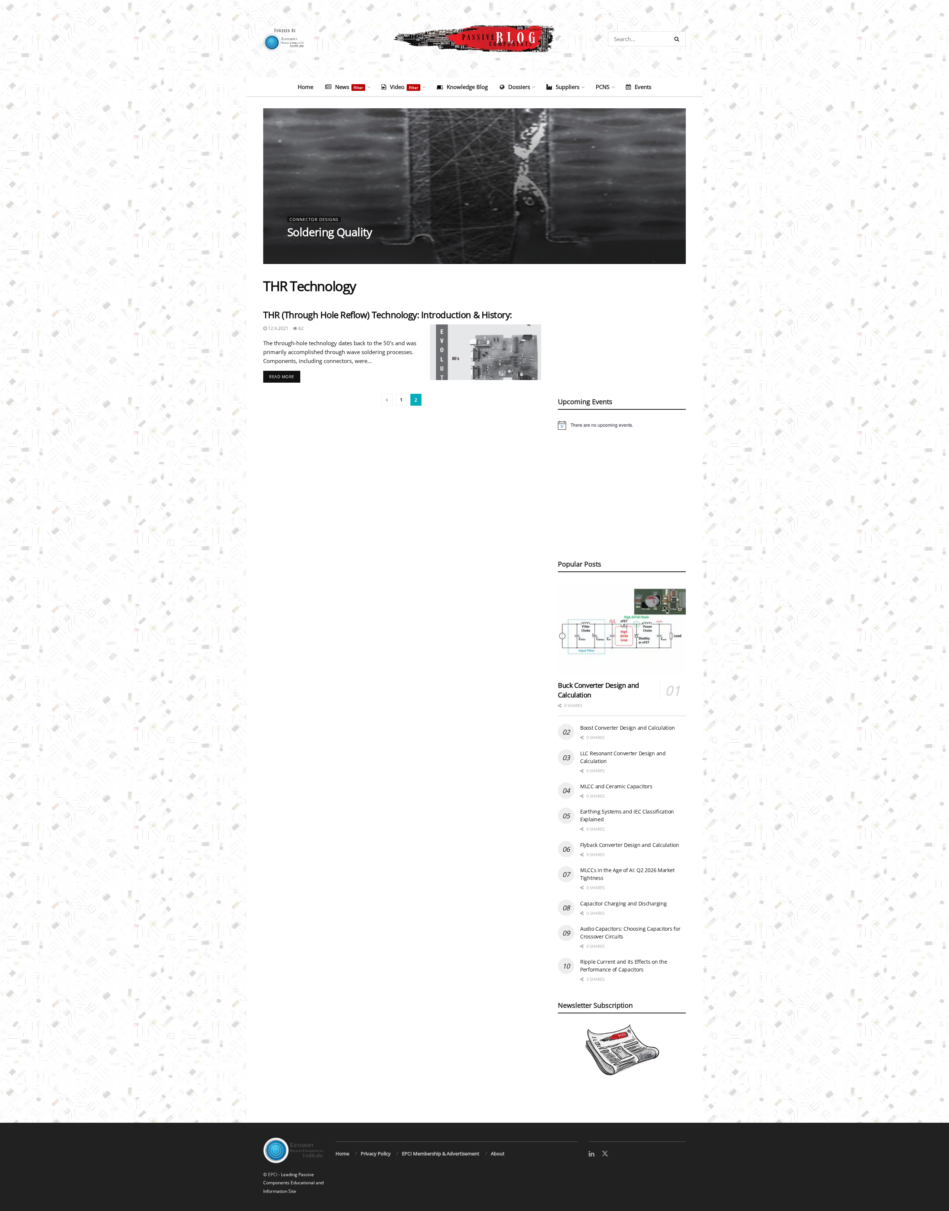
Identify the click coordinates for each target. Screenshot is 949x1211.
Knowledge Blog (467, 86)
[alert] (622, 425)
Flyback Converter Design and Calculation (629, 844)
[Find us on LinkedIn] (591, 1154)
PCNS (602, 86)
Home (305, 86)
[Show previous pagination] (387, 400)
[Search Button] (678, 39)
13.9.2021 (302, 247)
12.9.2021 (277, 328)
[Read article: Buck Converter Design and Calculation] (622, 629)
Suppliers (567, 86)
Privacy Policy (376, 1153)
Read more (284, 375)
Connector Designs (314, 219)
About (498, 1153)
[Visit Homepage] (474, 38)
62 (300, 328)
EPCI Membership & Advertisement (440, 1153)
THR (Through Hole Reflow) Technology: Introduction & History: (387, 314)
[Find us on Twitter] (605, 1153)
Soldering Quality (329, 232)
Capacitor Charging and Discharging (623, 903)
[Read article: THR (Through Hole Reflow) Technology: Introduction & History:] (485, 352)
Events (643, 86)
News (349, 86)
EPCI (272, 1174)
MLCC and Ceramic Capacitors (616, 786)
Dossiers (519, 86)
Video (404, 86)
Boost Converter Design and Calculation (627, 727)
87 (324, 247)
